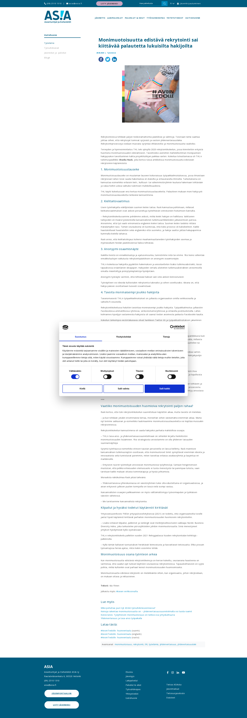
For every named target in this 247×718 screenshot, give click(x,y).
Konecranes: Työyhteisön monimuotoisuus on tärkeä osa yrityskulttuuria (138, 614)
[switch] (107, 376)
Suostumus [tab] (80, 337)
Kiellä (82, 388)
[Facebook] (167, 672)
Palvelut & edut (135, 18)
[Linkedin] (178, 672)
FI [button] (171, 3)
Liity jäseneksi (109, 3)
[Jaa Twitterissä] (108, 59)
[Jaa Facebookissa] (101, 59)
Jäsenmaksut (172, 688)
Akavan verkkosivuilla (126, 591)
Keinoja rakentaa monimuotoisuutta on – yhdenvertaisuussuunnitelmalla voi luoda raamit (146, 611)
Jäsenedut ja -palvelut (55, 52)
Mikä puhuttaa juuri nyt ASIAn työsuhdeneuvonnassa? (128, 608)
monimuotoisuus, (124, 644)
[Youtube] (183, 672)
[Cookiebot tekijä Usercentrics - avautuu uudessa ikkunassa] (172, 327)
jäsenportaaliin (62, 693)
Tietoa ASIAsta (174, 684)
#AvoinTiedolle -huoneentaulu (116, 630)
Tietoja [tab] (166, 337)
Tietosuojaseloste (175, 693)
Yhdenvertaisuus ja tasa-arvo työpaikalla (121, 618)
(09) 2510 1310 (54, 3)
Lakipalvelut (115, 18)
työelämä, (154, 644)
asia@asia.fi (75, 3)
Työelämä (49, 43)
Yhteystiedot (175, 18)
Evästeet (170, 697)
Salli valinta (123, 388)
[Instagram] (172, 672)
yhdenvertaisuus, (169, 644)
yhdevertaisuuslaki (187, 644)
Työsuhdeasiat (51, 48)
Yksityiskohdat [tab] (123, 337)
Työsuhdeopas (156, 18)
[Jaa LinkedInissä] (114, 59)
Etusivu (129, 672)
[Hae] (165, 3)
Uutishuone (192, 18)
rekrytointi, (139, 644)
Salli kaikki (164, 388)
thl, (147, 644)
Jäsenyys (100, 18)
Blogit (47, 57)
